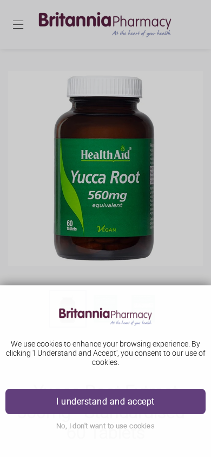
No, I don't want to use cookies (105, 426)
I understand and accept (105, 401)
